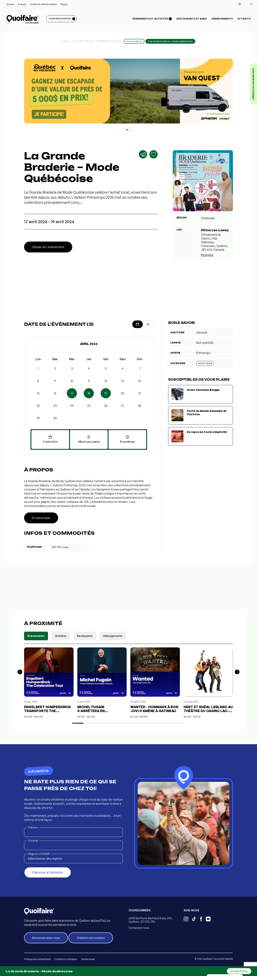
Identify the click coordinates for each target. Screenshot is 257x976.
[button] (127, 129)
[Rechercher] (251, 4)
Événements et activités (109, 41)
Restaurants (85, 635)
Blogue (63, 4)
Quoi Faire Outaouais (83, 41)
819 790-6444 (60, 547)
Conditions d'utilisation (65, 959)
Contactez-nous (138, 927)
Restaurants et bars (191, 18)
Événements (36, 635)
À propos (22, 4)
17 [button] (72, 393)
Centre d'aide (87, 959)
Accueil (10, 4)
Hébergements (222, 18)
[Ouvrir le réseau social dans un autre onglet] (186, 919)
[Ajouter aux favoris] (153, 154)
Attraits (243, 18)
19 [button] (105, 393)
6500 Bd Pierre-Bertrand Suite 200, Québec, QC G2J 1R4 (150, 920)
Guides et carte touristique (43, 4)
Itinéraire (207, 255)
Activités (60, 635)
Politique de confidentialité (37, 959)
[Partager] (143, 154)
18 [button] (88, 393)
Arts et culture (205, 363)
